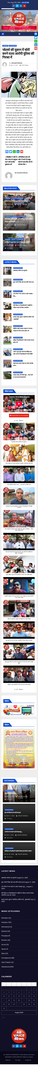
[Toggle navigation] (19, 34)
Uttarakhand (12, 45)
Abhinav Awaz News (28, 1054)
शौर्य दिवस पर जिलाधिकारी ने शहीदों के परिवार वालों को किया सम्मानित (18, 851)
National (4, 931)
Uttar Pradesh (6, 962)
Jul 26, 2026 (10, 854)
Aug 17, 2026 (10, 815)
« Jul (3, 1017)
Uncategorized (18, 267)
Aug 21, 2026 (10, 796)
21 (24, 1000)
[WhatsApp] (36, 41)
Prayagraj (4, 935)
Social (13, 239)
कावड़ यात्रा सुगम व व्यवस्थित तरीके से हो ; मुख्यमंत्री (15, 899)
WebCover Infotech (28, 1057)
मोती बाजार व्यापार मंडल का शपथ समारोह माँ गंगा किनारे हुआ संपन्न (17, 201)
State (13, 198)
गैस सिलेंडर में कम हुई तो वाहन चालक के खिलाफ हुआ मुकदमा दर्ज (17, 242)
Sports (3, 949)
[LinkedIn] (36, 45)
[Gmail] (36, 48)
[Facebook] (36, 34)
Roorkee (4, 940)
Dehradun (7, 216)
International (5, 927)
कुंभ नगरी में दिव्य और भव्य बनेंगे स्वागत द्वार (23, 282)
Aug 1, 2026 (10, 835)
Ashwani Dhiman (16, 63)
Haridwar (5, 45)
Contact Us (28, 1060)
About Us (8, 1060)
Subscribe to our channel (20, 415)
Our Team (17, 1060)
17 (4, 1000)
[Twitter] (36, 37)
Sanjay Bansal (21, 204)
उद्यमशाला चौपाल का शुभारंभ (20, 270)
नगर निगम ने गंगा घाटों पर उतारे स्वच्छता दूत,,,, (13, 832)
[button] (21, 420)
